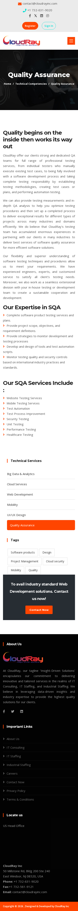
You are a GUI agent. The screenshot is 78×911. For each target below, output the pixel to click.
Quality (33, 570)
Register (30, 26)
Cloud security (55, 561)
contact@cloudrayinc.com (40, 3)
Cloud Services (17, 484)
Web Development (20, 494)
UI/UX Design (16, 515)
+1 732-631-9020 (39, 10)
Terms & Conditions (20, 799)
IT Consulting (16, 747)
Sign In (48, 26)
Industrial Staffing (19, 765)
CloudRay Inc (62, 906)
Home (7, 84)
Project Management (24, 561)
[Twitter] (12, 711)
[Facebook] (4, 711)
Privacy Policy (16, 791)
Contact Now (39, 609)
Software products (23, 552)
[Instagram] (22, 711)
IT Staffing (14, 756)
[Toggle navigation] (71, 41)
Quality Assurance (62, 84)
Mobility (12, 505)
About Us (13, 739)
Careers (12, 773)
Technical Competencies (31, 84)
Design (46, 552)
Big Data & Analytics (21, 474)
